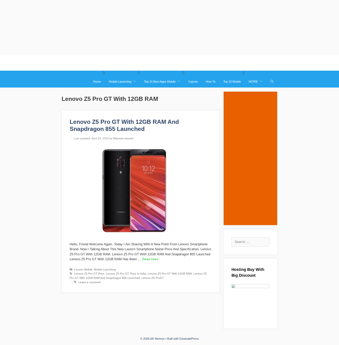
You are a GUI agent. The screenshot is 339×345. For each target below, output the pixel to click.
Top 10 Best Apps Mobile (160, 81)
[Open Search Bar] (272, 82)
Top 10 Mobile (232, 81)
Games (193, 81)
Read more (150, 259)
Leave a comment (89, 282)
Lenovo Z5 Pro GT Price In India (126, 273)
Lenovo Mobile (83, 269)
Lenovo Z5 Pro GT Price (89, 273)
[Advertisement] (117, 27)
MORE (253, 81)
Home (97, 81)
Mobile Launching (120, 81)
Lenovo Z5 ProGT (152, 277)
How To (210, 81)
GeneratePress (189, 338)
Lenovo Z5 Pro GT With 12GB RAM (170, 273)
